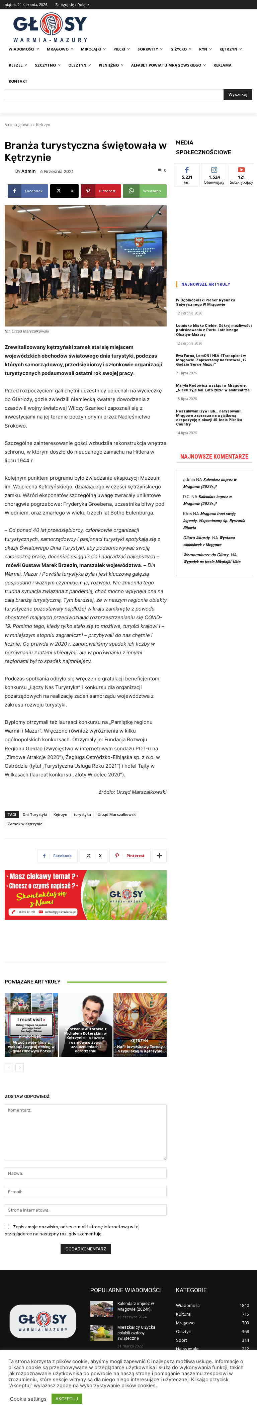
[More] (160, 855)
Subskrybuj (242, 168)
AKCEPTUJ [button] (67, 1398)
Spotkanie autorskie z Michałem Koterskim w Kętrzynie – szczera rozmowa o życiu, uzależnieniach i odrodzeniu (85, 1040)
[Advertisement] (214, 231)
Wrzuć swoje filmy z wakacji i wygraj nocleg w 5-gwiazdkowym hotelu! (31, 1046)
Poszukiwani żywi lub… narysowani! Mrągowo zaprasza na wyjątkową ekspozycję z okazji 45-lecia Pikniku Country (209, 418)
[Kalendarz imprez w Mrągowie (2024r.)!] (101, 1309)
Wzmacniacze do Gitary (205, 554)
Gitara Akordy (196, 537)
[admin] (10, 171)
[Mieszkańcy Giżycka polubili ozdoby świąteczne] (101, 1333)
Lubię (187, 168)
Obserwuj (214, 168)
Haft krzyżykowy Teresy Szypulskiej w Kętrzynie (140, 1049)
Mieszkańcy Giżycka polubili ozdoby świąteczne (136, 1333)
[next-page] (19, 1067)
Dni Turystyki (35, 814)
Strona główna (18, 124)
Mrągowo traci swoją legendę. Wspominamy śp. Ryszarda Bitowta (214, 520)
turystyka (82, 814)
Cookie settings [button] (28, 1399)
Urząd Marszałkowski (117, 814)
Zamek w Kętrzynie (24, 823)
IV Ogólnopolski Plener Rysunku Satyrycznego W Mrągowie (205, 302)
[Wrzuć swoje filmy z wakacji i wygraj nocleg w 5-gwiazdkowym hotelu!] (31, 1025)
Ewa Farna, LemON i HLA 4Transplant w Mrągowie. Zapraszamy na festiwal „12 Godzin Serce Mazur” (211, 360)
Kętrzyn (43, 124)
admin (28, 171)
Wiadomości (30, 1036)
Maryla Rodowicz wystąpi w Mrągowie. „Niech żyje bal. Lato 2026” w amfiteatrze (213, 387)
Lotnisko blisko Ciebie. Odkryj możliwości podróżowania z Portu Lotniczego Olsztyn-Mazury (214, 330)
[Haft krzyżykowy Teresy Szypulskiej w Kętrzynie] (140, 1025)
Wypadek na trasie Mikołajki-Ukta (211, 561)
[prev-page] (9, 1067)
